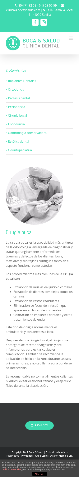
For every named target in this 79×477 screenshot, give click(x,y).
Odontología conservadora (27, 133)
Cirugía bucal (17, 115)
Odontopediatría (20, 150)
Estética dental (18, 141)
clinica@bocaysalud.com (23, 10)
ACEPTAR (39, 474)
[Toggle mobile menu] (71, 38)
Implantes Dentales (22, 81)
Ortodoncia (16, 89)
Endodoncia (16, 124)
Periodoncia (16, 107)
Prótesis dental (19, 98)
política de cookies (11, 469)
